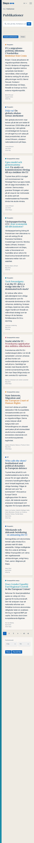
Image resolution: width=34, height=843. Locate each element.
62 (24, 633)
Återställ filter (17, 652)
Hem (4, 9)
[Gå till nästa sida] (28, 633)
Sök (29, 24)
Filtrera (8, 652)
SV (24, 3)
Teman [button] (23, 36)
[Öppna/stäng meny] (30, 3)
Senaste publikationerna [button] (10, 36)
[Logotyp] (8, 3)
